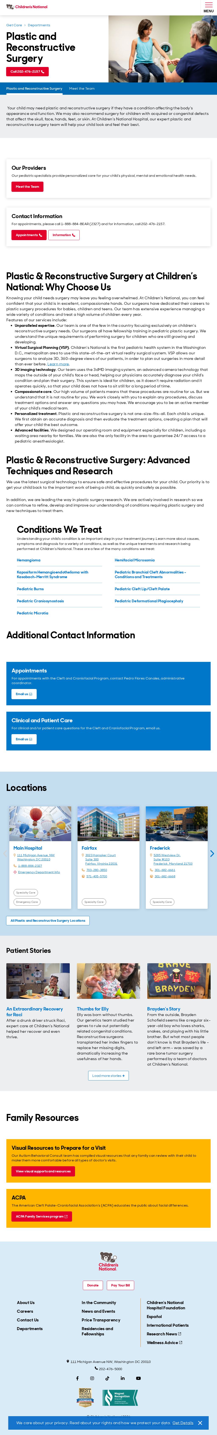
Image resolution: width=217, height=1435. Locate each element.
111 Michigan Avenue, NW (36, 855)
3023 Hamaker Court (100, 855)
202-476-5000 (110, 1369)
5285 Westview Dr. (167, 855)
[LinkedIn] (122, 1378)
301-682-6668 (165, 876)
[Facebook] (77, 1378)
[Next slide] (212, 853)
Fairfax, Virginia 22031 (101, 864)
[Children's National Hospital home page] (28, 7)
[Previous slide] (5, 853)
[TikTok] (107, 1378)
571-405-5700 (96, 876)
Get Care (14, 25)
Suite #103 (162, 859)
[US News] (85, 1398)
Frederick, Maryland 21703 (173, 864)
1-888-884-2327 (30, 866)
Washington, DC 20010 (33, 859)
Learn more (58, 364)
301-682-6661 (165, 870)
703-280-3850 (96, 870)
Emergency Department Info (39, 872)
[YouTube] (138, 1378)
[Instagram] (92, 1378)
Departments (39, 25)
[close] (199, 1422)
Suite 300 (92, 859)
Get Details (182, 1422)
